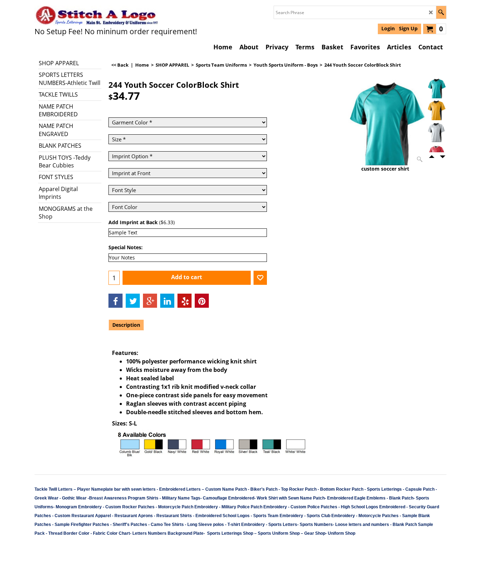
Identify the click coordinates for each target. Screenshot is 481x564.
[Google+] (150, 301)
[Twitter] (133, 301)
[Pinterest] (202, 301)
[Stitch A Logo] (96, 15)
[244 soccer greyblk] (436, 132)
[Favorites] (260, 277)
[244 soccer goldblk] (436, 110)
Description (126, 324)
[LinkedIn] (167, 301)
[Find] (441, 12)
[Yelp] (184, 301)
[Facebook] (115, 301)
